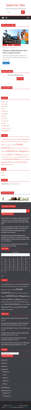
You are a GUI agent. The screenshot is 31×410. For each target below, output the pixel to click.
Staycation (3, 121)
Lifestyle (10, 44)
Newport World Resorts (5, 157)
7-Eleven (3, 139)
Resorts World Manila (11, 159)
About (2, 173)
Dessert (6, 144)
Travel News (4, 130)
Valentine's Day (5, 164)
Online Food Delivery (15, 157)
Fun (2, 109)
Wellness (11, 164)
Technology (4, 125)
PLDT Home (22, 157)
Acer (7, 139)
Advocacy (3, 101)
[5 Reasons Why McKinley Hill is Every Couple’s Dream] (15, 36)
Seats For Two (15, 5)
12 (10, 263)
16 (27, 263)
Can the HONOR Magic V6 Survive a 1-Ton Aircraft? (13, 328)
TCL (9, 162)
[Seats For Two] (3, 18)
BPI (20, 139)
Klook (13, 154)
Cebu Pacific (4, 141)
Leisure (18, 154)
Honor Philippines (20, 151)
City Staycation (24, 141)
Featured (5, 44)
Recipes (2, 159)
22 (23, 266)
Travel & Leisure (17, 44)
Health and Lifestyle (18, 148)
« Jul (2, 275)
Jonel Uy (15, 47)
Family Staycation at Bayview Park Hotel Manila (13, 318)
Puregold (27, 157)
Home (24, 148)
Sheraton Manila (23, 159)
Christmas (18, 141)
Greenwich (12, 148)
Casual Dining (25, 139)
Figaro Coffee (10, 144)
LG (21, 154)
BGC (18, 139)
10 (2, 263)
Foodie (2, 106)
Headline (3, 111)
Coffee (2, 144)
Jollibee (9, 154)
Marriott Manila (25, 154)
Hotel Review (4, 154)
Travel (19, 162)
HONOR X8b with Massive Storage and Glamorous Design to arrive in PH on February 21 (15, 239)
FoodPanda (5, 148)
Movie (2, 116)
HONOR (9, 151)
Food (14, 144)
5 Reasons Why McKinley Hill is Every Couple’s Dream (15, 51)
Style (2, 123)
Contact (3, 175)
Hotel (28, 151)
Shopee (28, 159)
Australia (15, 139)
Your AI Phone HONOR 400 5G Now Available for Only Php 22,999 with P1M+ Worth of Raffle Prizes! (15, 221)
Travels (24, 162)
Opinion (3, 118)
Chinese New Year (11, 141)
